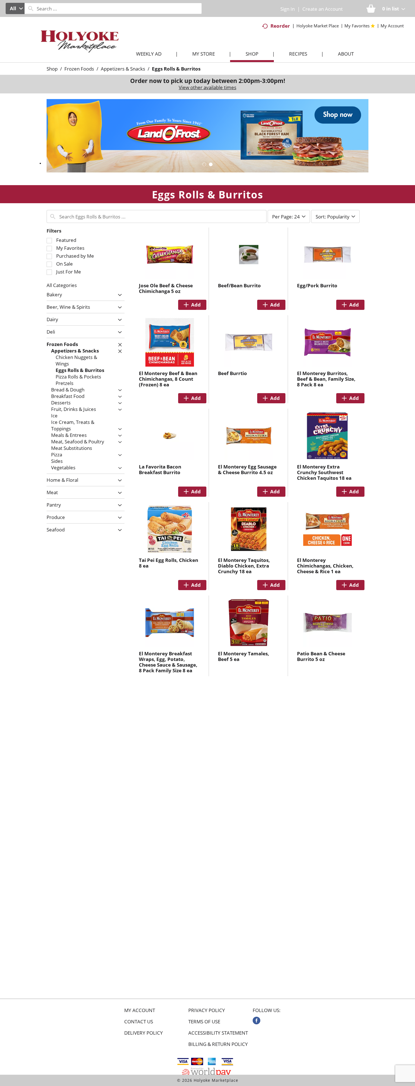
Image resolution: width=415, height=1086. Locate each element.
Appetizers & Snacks (123, 68)
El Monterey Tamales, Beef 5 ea (243, 656)
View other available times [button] (207, 87)
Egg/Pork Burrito (317, 285)
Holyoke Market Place (317, 26)
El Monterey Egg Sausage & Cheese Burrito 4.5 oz (247, 469)
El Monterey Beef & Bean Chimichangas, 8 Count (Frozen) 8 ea (168, 379)
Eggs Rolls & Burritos (176, 68)
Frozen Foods (79, 68)
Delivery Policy (143, 1033)
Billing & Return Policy (218, 1044)
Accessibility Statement (218, 1033)
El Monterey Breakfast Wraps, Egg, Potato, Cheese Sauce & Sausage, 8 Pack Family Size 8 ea (168, 662)
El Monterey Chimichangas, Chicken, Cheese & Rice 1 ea (325, 566)
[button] (207, 135)
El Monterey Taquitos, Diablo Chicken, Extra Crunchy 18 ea (244, 566)
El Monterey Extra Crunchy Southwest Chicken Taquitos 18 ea (324, 472)
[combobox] (15, 8)
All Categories (62, 285)
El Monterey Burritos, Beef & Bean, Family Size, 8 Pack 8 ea (326, 379)
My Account (139, 1010)
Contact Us (138, 1021)
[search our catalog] (31, 8)
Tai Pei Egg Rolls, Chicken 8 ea (168, 563)
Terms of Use (204, 1021)
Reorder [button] (280, 26)
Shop (52, 68)
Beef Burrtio (232, 373)
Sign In (287, 9)
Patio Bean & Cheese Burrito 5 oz (321, 656)
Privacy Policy (206, 1010)
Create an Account (322, 9)
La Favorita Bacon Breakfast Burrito (160, 469)
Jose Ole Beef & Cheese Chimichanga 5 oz (166, 288)
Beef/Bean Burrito (239, 285)
